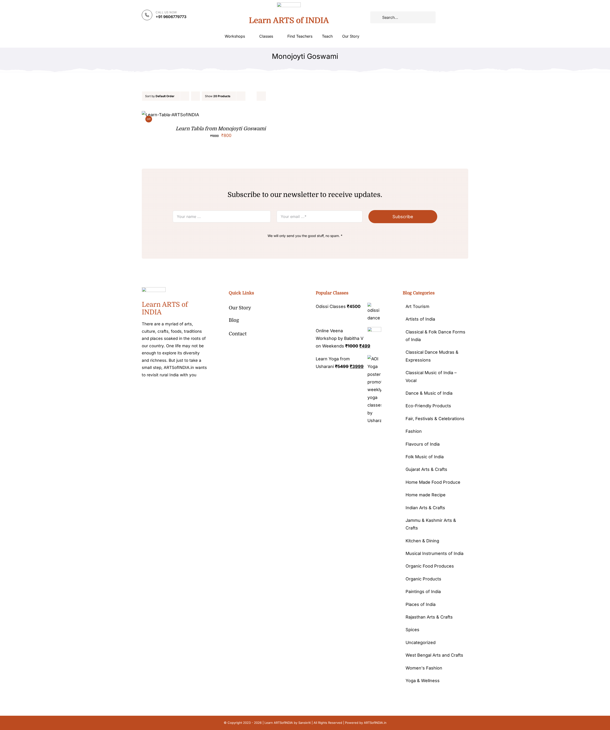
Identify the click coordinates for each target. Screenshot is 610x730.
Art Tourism (417, 306)
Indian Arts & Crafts (425, 507)
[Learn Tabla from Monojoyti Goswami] (170, 114)
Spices (412, 629)
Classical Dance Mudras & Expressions (432, 356)
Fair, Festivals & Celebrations (435, 418)
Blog (234, 320)
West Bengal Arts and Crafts (434, 655)
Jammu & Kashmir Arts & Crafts (431, 524)
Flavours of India (423, 444)
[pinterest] (166, 389)
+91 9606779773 (171, 16)
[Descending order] (195, 96)
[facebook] (143, 389)
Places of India (421, 604)
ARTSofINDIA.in (375, 723)
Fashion (414, 431)
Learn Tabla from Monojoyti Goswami (221, 128)
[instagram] (158, 389)
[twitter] (150, 389)
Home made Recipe (426, 494)
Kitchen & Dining (422, 540)
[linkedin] (181, 389)
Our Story (240, 308)
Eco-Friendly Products (428, 405)
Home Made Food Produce (433, 482)
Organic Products (423, 578)
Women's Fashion (424, 667)
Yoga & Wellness (423, 680)
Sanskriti (304, 723)
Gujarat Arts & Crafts (426, 469)
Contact (238, 334)
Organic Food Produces (430, 566)
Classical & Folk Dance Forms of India (435, 335)
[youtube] (173, 389)
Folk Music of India (425, 456)
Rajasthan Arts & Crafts (429, 616)
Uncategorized (421, 642)
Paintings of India (423, 591)
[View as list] (261, 96)
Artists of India (420, 319)
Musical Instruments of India (434, 553)
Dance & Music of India (429, 393)
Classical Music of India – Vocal (431, 376)
